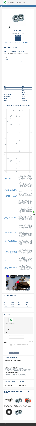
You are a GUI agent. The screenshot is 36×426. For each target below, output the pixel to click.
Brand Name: (6, 59)
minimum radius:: (7, 96)
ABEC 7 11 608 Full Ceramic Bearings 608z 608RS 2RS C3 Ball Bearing (10, 210)
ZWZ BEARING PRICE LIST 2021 (11, 367)
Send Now (14, 352)
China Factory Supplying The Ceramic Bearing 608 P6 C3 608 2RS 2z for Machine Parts (11, 190)
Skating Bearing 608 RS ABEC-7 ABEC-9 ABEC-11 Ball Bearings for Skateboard (10, 241)
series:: (5, 65)
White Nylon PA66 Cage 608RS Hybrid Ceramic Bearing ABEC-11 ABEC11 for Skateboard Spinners (11, 247)
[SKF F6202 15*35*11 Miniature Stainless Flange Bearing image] (18, 17)
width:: (5, 63)
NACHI (5, 309)
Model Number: (6, 61)
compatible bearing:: (7, 74)
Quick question (5, 342)
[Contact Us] (33, 213)
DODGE (19, 309)
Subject (5, 339)
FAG (19, 304)
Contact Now (18, 35)
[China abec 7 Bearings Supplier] (4, 2)
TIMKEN (5, 306)
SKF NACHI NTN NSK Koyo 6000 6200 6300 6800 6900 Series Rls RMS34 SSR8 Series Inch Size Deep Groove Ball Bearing (10, 253)
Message (6, 344)
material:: (5, 76)
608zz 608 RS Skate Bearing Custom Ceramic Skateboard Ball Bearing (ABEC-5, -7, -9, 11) (10, 185)
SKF (19, 302)
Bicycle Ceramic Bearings (8, 226)
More (18, 388)
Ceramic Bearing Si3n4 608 (8, 178)
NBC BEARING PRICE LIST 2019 (11, 372)
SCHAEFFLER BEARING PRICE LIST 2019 (18, 33)
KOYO (19, 306)
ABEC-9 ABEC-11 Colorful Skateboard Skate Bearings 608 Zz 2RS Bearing (10, 196)
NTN (4, 304)
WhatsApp (18, 37)
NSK (4, 302)
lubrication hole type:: (7, 94)
